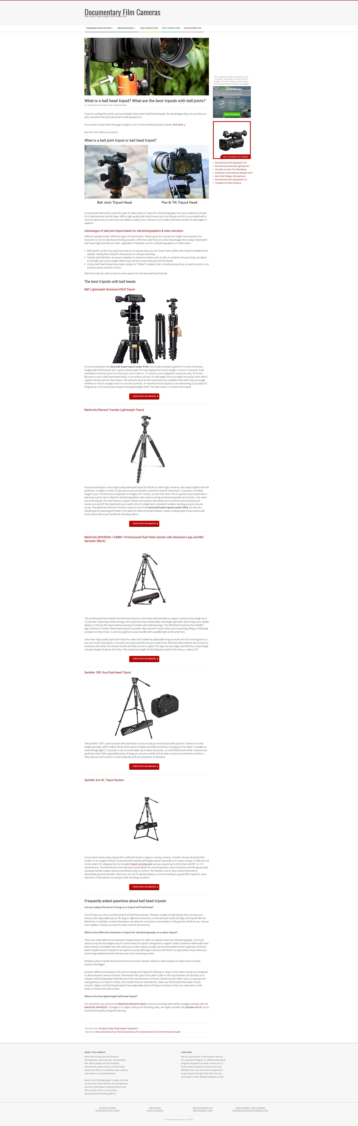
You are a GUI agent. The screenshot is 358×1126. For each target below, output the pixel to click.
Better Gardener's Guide (203, 1111)
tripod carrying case (141, 864)
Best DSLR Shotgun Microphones (230, 176)
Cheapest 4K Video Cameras (228, 183)
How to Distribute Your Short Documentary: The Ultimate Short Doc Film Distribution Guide (137, 1031)
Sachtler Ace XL (193, 1007)
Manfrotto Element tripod (132, 1003)
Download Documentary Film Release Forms (250, 1111)
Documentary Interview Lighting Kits (232, 166)
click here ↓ (179, 124)
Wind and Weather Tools (203, 1108)
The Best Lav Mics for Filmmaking (230, 169)
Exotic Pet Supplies (155, 1111)
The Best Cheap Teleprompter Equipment (118, 1028)
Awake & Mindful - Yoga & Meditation (250, 1108)
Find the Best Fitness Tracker (108, 1111)
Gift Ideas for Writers (107, 1108)
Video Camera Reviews (118, 105)
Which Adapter (155, 1108)
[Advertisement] (230, 11)
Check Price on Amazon (144, 396)
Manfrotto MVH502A (95, 1007)
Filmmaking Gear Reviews (97, 105)
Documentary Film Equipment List (231, 162)
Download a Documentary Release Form (233, 172)
